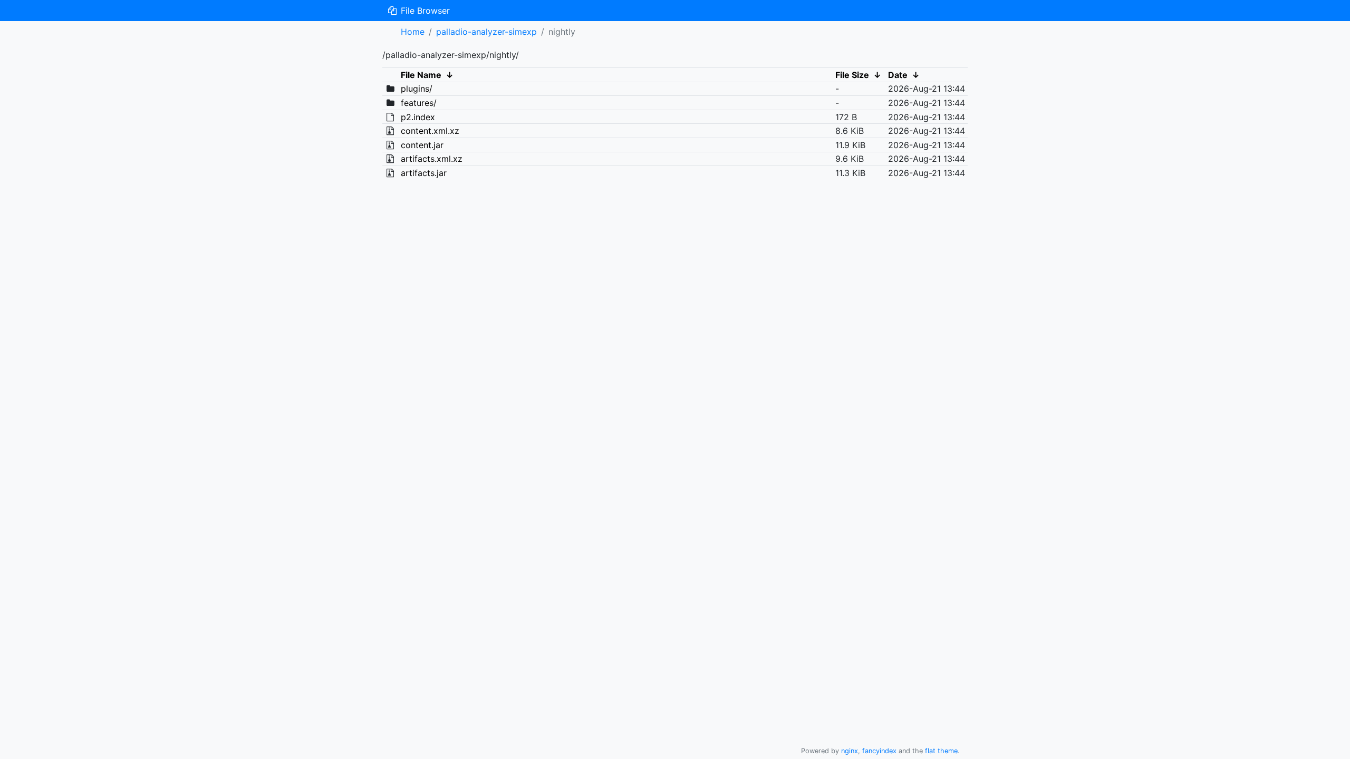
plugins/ (416, 88)
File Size (852, 75)
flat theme (941, 751)
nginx (849, 751)
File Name (421, 75)
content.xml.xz (430, 130)
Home (413, 31)
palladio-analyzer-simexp (486, 31)
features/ (419, 103)
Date (898, 75)
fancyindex (879, 751)
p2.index (418, 117)
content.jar (422, 145)
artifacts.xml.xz (431, 158)
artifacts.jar (424, 173)
